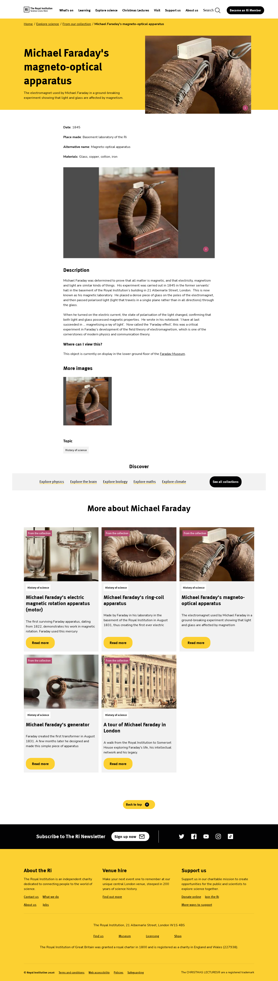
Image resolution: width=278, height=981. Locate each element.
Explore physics (51, 481)
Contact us (31, 897)
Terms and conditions (71, 972)
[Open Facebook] (193, 836)
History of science (76, 450)
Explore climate (174, 481)
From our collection (76, 24)
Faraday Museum (172, 354)
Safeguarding (135, 972)
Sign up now (125, 836)
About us (192, 10)
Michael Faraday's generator (57, 724)
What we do (51, 897)
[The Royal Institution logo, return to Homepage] (41, 10)
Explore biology (115, 481)
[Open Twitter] (181, 836)
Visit (157, 10)
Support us (173, 10)
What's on (66, 10)
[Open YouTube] (206, 836)
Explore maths (145, 481)
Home (28, 24)
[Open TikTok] (230, 836)
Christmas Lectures (135, 10)
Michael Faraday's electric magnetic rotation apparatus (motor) (58, 603)
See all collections (226, 482)
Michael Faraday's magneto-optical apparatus (213, 600)
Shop (178, 936)
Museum (125, 936)
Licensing (152, 936)
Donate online (191, 897)
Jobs (46, 905)
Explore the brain (83, 481)
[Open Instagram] (218, 836)
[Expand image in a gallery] (87, 401)
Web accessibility (99, 972)
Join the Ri (212, 897)
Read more (37, 643)
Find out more (112, 897)
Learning (84, 10)
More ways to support (197, 905)
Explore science (106, 10)
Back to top (134, 804)
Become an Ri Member (245, 10)
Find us (98, 936)
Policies (118, 972)
